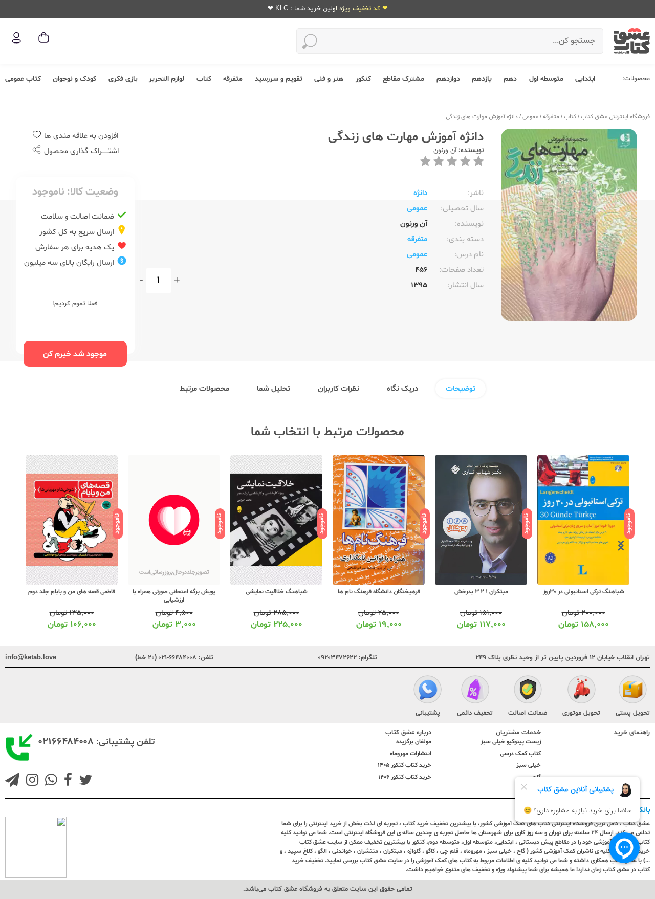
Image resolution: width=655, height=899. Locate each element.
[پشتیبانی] (427, 690)
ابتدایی (585, 79)
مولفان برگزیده (413, 742)
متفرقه (233, 79)
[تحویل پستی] (633, 690)
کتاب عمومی (23, 79)
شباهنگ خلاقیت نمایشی (277, 592)
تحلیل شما (273, 388)
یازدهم (482, 79)
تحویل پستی (633, 713)
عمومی (530, 117)
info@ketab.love (30, 657)
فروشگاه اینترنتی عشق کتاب (615, 117)
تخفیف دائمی (475, 713)
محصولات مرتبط (204, 388)
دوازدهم (448, 79)
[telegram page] (12, 781)
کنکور (363, 79)
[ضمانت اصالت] (528, 690)
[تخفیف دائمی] (475, 690)
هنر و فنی (328, 79)
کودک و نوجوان (74, 79)
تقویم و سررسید (278, 79)
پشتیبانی (428, 713)
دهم (510, 79)
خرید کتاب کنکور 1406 (404, 777)
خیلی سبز (528, 765)
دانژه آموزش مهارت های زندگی (482, 117)
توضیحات (460, 388)
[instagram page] (30, 781)
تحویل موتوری (581, 713)
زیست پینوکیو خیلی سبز (511, 742)
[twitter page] (83, 781)
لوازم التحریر (166, 79)
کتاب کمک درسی (520, 754)
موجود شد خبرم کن (75, 354)
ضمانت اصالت (527, 713)
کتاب (203, 79)
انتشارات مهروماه (410, 754)
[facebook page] (66, 781)
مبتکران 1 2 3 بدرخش (481, 592)
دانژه (420, 193)
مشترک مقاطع (403, 79)
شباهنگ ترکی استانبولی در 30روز (583, 592)
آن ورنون (444, 150)
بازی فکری (122, 79)
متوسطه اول (546, 79)
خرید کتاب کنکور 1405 (404, 765)
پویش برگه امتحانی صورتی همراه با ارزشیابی (174, 596)
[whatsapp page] (49, 781)
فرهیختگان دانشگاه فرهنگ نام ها (379, 592)
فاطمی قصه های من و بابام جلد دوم (71, 592)
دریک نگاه (402, 388)
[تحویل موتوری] (581, 690)
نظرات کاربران (338, 388)
